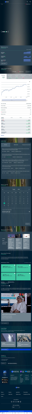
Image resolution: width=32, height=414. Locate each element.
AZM (2, 126)
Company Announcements (26, 144)
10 (8, 198)
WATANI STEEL (6, 162)
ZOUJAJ (2, 129)
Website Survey (18, 394)
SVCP (2, 120)
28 (23, 203)
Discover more (11, 247)
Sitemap (2, 392)
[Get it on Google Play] (4, 380)
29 (27, 203)
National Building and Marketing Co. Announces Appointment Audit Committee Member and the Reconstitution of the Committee (16, 155)
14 (23, 198)
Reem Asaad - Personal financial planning (8, 344)
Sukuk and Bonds (3, 60)
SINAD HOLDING (3, 132)
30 (4, 205)
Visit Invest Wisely (4, 349)
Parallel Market (3, 56)
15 (27, 198)
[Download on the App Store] (5, 382)
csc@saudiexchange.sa (5, 359)
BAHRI (2, 123)
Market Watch (4, 63)
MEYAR (5, 151)
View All (2, 135)
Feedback (10, 392)
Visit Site (12, 375)
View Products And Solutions (12, 363)
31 (8, 205)
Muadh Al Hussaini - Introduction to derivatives (23, 345)
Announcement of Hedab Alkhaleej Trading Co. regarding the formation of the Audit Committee (16, 171)
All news (5, 144)
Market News (16, 144)
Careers (2, 396)
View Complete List (4, 323)
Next (8, 32)
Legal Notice (18, 392)
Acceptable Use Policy (26, 394)
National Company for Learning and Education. (9, 314)
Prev (1, 32)
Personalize (28, 71)
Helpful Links (10, 394)
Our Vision (2, 282)
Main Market (3, 52)
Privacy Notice (25, 392)
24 (8, 203)
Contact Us (2, 394)
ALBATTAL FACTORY (7, 168)
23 (4, 203)
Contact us (3, 363)
